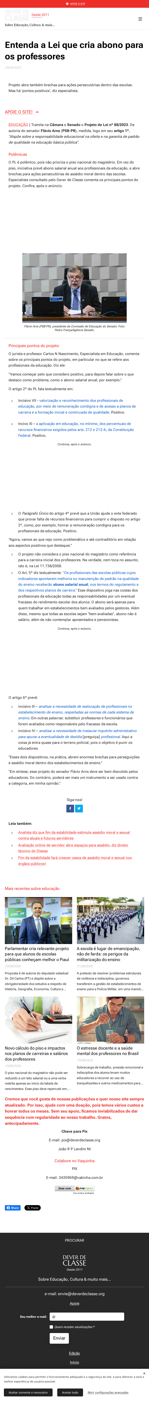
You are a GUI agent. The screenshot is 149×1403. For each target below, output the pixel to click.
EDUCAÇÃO (18, 125)
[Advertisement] (74, 220)
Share (15, 1207)
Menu (140, 19)
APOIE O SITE (77, 3)
